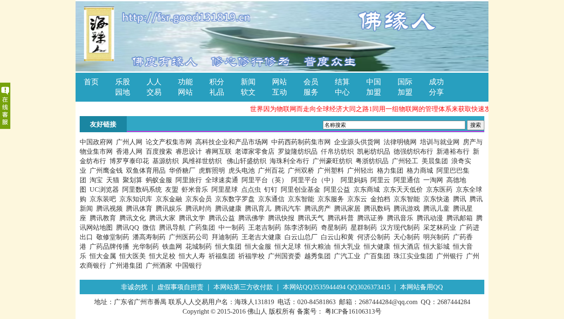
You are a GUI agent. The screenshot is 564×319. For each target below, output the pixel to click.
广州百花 (271, 170)
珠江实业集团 (413, 255)
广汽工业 (347, 255)
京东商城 (366, 189)
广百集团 (377, 255)
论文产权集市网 (169, 141)
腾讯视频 (109, 208)
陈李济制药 (301, 227)
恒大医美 (132, 255)
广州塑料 (331, 170)
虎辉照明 (212, 170)
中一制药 (231, 227)
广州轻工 (405, 160)
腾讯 (459, 198)
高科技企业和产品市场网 (231, 141)
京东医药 (439, 189)
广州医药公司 (189, 236)
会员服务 (310, 81)
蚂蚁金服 (159, 179)
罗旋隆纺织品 (298, 151)
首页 (91, 81)
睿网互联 (218, 151)
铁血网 (172, 246)
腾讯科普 (340, 217)
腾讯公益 (222, 217)
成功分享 (436, 81)
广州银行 (449, 255)
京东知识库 (135, 198)
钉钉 (270, 189)
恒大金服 (258, 246)
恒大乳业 (347, 246)
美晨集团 (435, 160)
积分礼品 (216, 81)
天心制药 (406, 236)
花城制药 (198, 246)
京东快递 (436, 198)
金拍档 (380, 198)
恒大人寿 (192, 255)
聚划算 (132, 179)
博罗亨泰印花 (129, 160)
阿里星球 (224, 189)
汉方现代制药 (400, 227)
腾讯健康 (228, 208)
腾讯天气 (311, 217)
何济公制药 (373, 236)
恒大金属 (103, 255)
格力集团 (390, 170)
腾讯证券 (370, 217)
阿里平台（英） (265, 179)
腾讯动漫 (430, 217)
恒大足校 (162, 255)
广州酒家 (159, 265)
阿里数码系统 (142, 189)
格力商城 (420, 170)
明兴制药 (436, 236)
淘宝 (96, 179)
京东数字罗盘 (235, 198)
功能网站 (185, 81)
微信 (149, 227)
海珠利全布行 (289, 160)
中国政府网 (96, 141)
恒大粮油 (317, 246)
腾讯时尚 (198, 208)
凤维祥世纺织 (202, 160)
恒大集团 (228, 246)
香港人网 (129, 151)
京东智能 (301, 198)
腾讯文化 (132, 217)
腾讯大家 (162, 217)
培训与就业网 (440, 141)
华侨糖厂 (182, 170)
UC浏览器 (104, 189)
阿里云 (380, 179)
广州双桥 (301, 170)
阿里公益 (337, 189)
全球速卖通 (221, 179)
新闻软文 (248, 81)
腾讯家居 (347, 208)
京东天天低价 (403, 189)
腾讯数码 (377, 208)
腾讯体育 (139, 208)
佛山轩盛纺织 (246, 160)
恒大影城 (436, 246)
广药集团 (202, 227)
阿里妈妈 (354, 179)
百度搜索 (159, 151)
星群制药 (364, 227)
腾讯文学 (192, 217)
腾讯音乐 (400, 217)
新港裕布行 (452, 151)
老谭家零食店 (255, 151)
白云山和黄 (337, 236)
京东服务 (331, 198)
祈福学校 (251, 255)
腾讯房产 (317, 208)
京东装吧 (103, 198)
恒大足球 (288, 246)
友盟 (171, 189)
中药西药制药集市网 (301, 141)
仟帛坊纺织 (337, 151)
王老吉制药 (264, 227)
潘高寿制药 (149, 236)
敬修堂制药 (112, 236)
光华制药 (146, 246)
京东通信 (271, 198)
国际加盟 (405, 81)
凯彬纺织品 (373, 151)
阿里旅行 (188, 179)
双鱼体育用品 (146, 170)
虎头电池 (241, 170)
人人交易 (154, 81)
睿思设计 (188, 151)
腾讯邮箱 (459, 217)
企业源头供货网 (357, 141)
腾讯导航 (172, 227)
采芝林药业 (439, 227)
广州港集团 (125, 265)
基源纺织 (165, 160)
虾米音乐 (195, 189)
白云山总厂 (301, 236)
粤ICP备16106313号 (352, 311)
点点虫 (251, 189)
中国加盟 (373, 81)
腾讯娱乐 (169, 208)
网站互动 (279, 81)
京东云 (357, 198)
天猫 (112, 179)
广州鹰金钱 (106, 170)
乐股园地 (122, 81)
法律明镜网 (400, 141)
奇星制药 (334, 227)
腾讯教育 (103, 217)
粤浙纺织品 (372, 160)
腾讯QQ (127, 227)
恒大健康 (377, 246)
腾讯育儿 (258, 208)
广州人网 (129, 141)
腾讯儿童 (436, 208)
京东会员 (198, 198)
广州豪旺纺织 (332, 160)
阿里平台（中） (314, 179)
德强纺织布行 (413, 151)
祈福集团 (222, 255)
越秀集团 (317, 255)
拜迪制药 (225, 236)
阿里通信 (406, 179)
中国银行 (188, 265)
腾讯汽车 (288, 208)
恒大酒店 (406, 246)
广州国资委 (284, 255)
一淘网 (433, 179)
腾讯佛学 (251, 217)
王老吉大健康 (261, 236)
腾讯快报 (281, 217)
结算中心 (342, 81)
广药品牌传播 (109, 246)
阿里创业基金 (300, 189)
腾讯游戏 (406, 208)
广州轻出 (360, 170)
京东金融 (169, 198)
